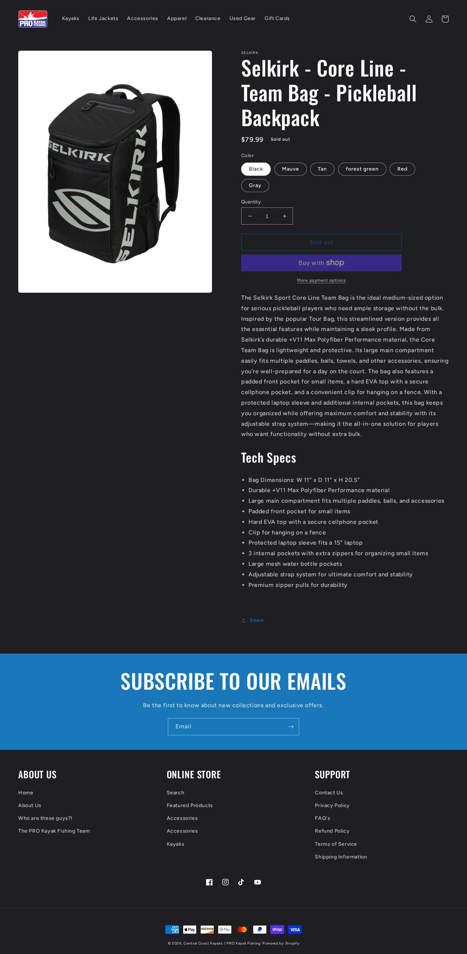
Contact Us (329, 793)
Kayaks (176, 844)
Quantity (251, 202)
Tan (322, 169)
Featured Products (190, 805)
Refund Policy (332, 831)
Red (402, 169)
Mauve (290, 169)
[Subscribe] (291, 726)
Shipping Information (341, 857)
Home (25, 793)
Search (176, 793)
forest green (362, 169)
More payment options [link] (321, 280)
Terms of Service (336, 844)
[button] (413, 19)
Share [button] (257, 620)
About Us (30, 805)
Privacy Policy (332, 805)
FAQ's (322, 818)
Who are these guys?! (45, 818)
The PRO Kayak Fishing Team (54, 831)
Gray (255, 185)
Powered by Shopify (281, 943)
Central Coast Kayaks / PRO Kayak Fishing (222, 943)
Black (256, 169)
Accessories (182, 818)
